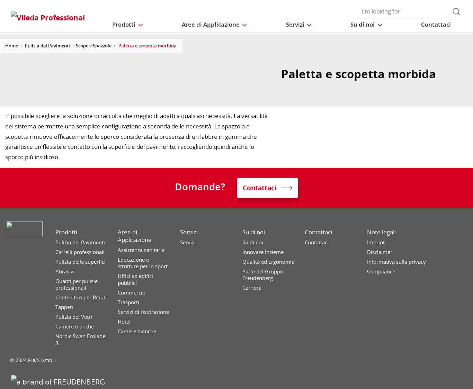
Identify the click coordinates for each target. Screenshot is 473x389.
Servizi (189, 232)
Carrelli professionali (80, 252)
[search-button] (456, 11)
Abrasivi (65, 271)
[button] (127, 24)
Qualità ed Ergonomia (268, 262)
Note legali (381, 232)
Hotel (124, 321)
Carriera (251, 287)
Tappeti (64, 307)
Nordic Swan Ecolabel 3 (81, 339)
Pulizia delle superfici (80, 262)
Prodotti (66, 232)
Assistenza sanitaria (141, 250)
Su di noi (253, 232)
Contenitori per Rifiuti (81, 297)
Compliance (381, 271)
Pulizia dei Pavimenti (80, 242)
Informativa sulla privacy (396, 262)
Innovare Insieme (263, 252)
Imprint (376, 242)
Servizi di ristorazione (143, 312)
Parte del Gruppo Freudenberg (262, 275)
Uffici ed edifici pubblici (135, 279)
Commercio (131, 292)
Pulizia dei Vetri (73, 317)
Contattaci (318, 232)
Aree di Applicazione (135, 236)
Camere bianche (74, 326)
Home (11, 46)
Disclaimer (379, 252)
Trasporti (128, 302)
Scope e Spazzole (93, 46)
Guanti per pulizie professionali (76, 284)
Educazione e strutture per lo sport (143, 263)
